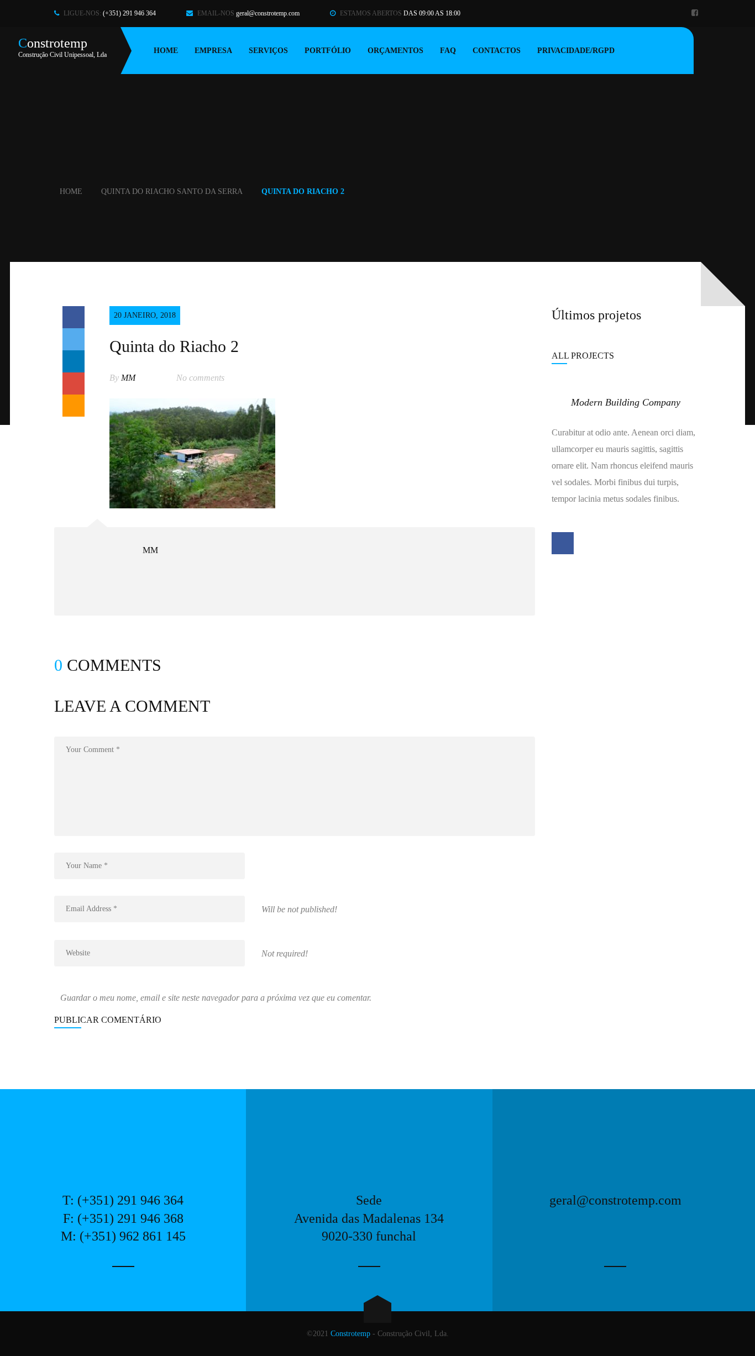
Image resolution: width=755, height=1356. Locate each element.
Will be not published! (299, 909)
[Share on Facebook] (73, 317)
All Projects (583, 355)
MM (128, 377)
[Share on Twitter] (73, 339)
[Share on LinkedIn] (73, 361)
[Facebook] (696, 13)
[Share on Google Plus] (73, 383)
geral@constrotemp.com (268, 13)
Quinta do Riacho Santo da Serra (172, 191)
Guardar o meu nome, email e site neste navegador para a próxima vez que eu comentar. (215, 997)
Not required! (284, 953)
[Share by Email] (73, 406)
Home (71, 191)
